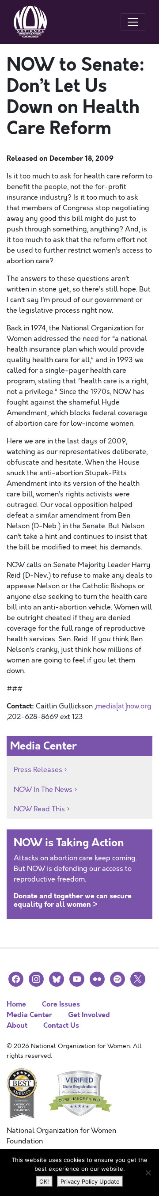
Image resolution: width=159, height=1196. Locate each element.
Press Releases (38, 770)
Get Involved (89, 1015)
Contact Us (61, 1025)
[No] (148, 1172)
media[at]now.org (123, 706)
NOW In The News (43, 790)
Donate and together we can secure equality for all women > (73, 900)
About (17, 1025)
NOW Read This (39, 809)
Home (16, 1004)
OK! (44, 1181)
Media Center (29, 1015)
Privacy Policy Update (90, 1181)
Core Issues (61, 1004)
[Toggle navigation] (133, 22)
